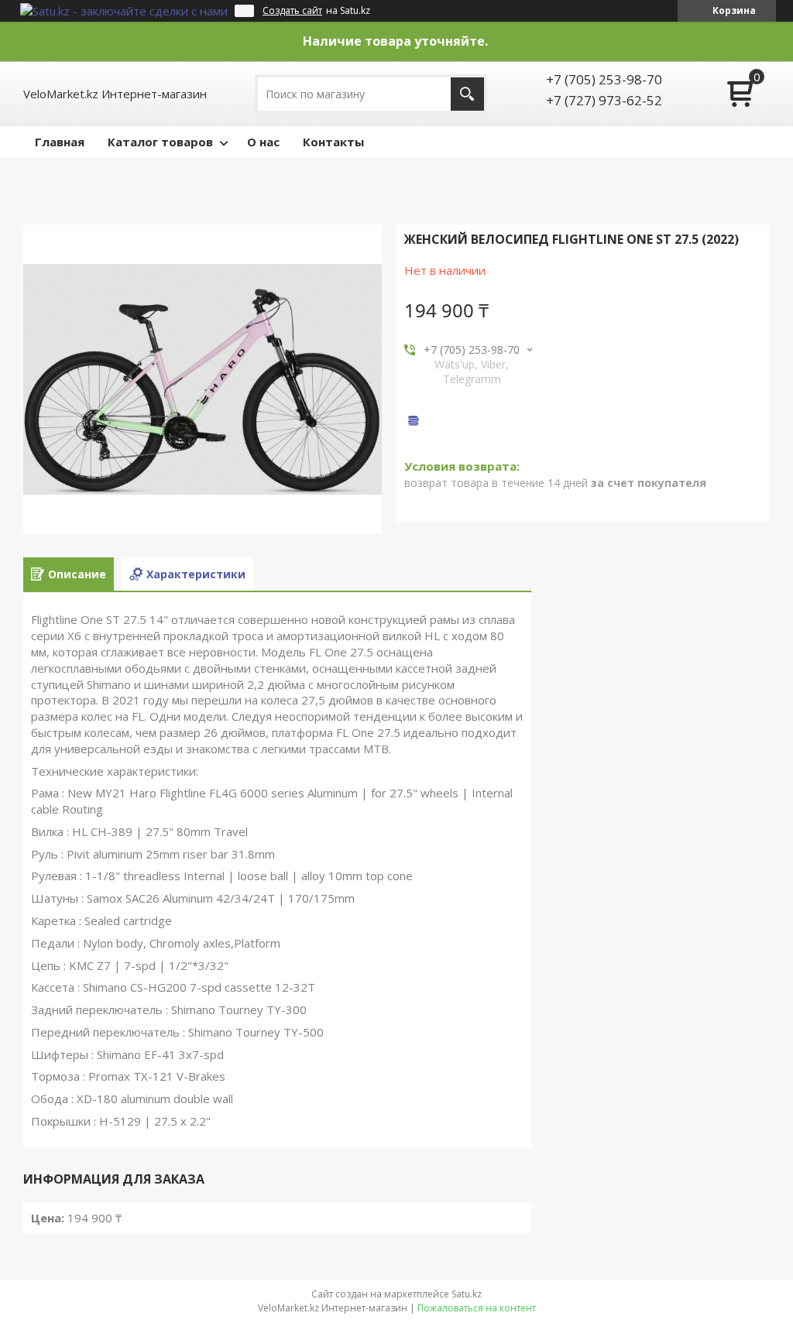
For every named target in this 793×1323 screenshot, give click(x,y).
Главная (59, 141)
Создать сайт (292, 10)
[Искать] (467, 94)
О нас (263, 141)
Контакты (333, 141)
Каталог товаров (160, 141)
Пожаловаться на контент (476, 1307)
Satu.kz (466, 1294)
